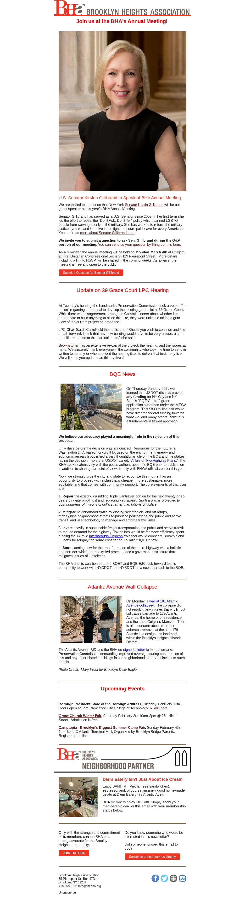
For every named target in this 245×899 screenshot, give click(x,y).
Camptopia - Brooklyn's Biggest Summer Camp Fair (102, 727)
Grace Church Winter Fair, (80, 716)
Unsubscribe (67, 892)
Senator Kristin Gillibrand (144, 205)
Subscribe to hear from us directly (152, 856)
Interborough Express (106, 536)
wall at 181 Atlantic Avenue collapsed (152, 603)
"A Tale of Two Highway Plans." (154, 460)
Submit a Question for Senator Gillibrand (91, 272)
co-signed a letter (131, 650)
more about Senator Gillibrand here (107, 233)
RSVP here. (159, 708)
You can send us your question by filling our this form (139, 244)
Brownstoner (68, 345)
